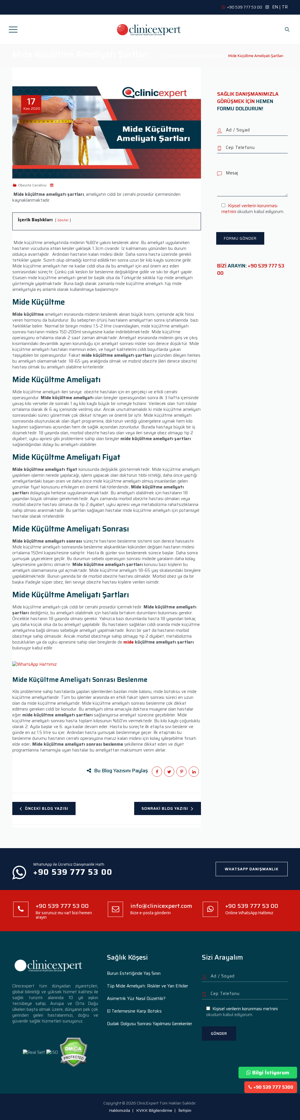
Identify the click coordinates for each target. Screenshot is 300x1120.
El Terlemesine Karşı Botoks (134, 1011)
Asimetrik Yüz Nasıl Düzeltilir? (136, 998)
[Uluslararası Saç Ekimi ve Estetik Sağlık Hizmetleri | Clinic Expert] (149, 29)
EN (275, 7)
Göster (63, 220)
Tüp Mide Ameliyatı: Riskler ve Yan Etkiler (147, 986)
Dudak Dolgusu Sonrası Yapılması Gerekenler (149, 1023)
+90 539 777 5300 (273, 1087)
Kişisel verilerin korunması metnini (249, 208)
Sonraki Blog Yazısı (165, 808)
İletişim (184, 1110)
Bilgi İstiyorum (270, 1072)
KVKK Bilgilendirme (154, 1110)
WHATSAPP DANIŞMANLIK (252, 869)
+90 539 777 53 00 (250, 269)
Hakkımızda (119, 1110)
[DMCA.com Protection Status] (73, 1052)
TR (285, 7)
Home (172, 56)
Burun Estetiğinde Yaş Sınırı (134, 973)
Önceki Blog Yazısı (46, 808)
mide (128, 642)
